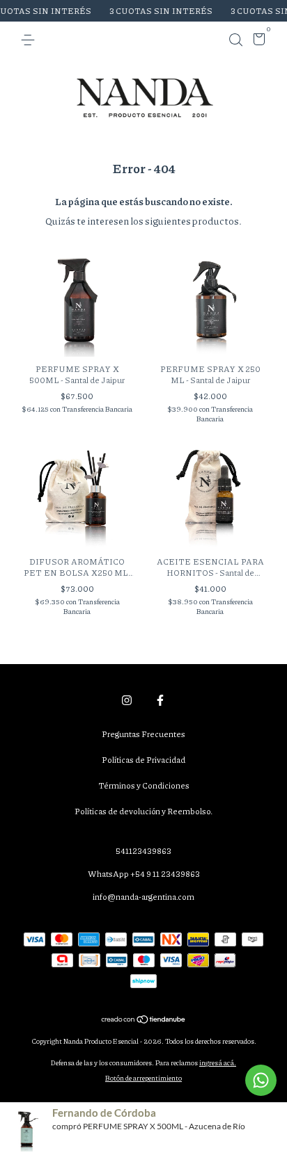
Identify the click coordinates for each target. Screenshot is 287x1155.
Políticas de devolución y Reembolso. (143, 811)
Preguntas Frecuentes (143, 734)
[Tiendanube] (143, 1020)
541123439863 (143, 851)
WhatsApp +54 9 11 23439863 (144, 874)
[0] (256, 41)
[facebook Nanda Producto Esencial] (160, 700)
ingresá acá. (217, 1062)
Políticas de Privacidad (143, 760)
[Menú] (30, 40)
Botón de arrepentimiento (143, 1078)
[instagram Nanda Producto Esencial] (126, 700)
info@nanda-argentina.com (143, 897)
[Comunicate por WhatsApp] (261, 1080)
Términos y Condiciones (143, 785)
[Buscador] (235, 40)
